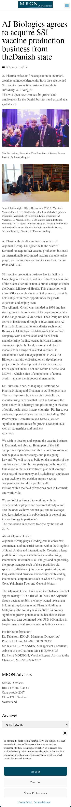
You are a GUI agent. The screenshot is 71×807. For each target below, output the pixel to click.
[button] (65, 733)
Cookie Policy (25, 801)
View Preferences (35, 793)
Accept (35, 771)
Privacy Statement (42, 801)
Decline (35, 782)
